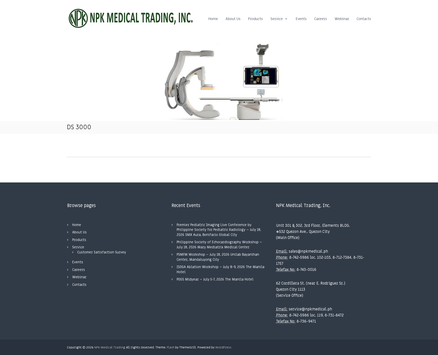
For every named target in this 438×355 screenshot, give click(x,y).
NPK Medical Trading (109, 347)
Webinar (342, 18)
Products (255, 18)
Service (276, 18)
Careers (320, 18)
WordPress (223, 347)
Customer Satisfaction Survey (101, 252)
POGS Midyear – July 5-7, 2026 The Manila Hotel (215, 279)
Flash (170, 347)
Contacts (364, 18)
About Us (233, 18)
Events (301, 18)
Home (213, 18)
